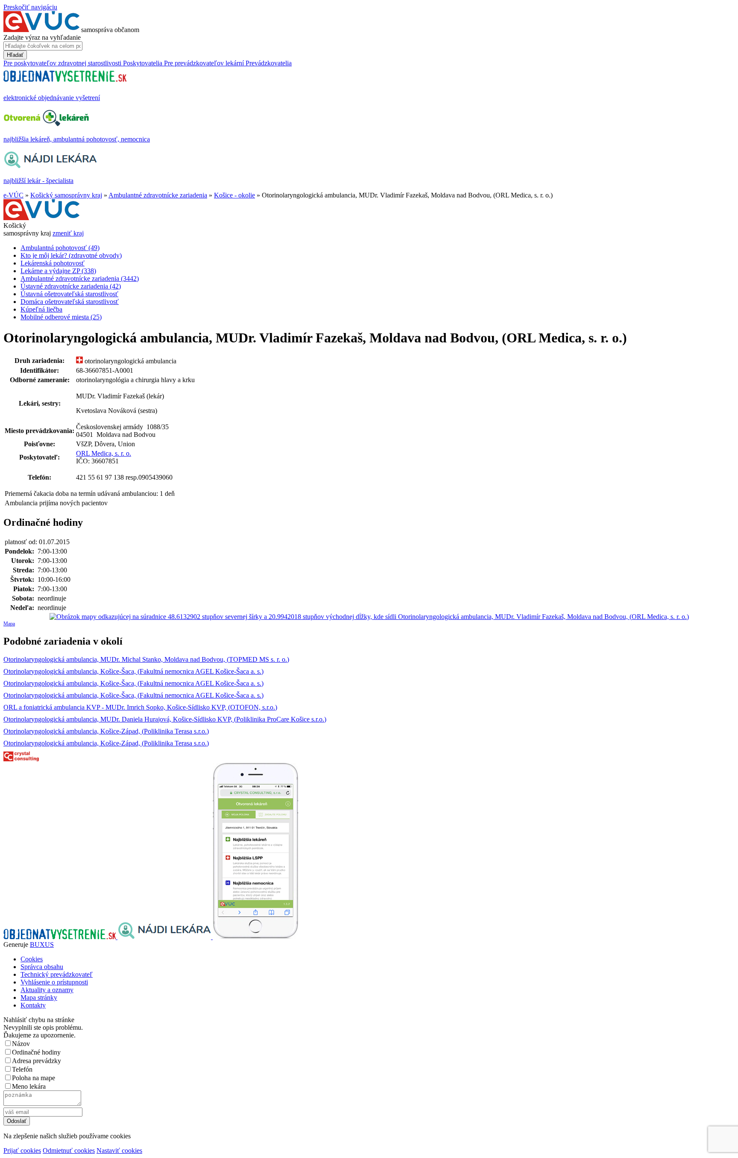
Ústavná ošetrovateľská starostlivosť (69, 294)
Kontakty (33, 1005)
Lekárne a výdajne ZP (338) (58, 270)
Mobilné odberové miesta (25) (61, 317)
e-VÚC (13, 195)
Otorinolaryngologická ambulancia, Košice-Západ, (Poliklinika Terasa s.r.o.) (106, 731)
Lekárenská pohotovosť (52, 263)
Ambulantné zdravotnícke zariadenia (157, 195)
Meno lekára (29, 1086)
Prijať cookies (22, 1150)
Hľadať (15, 55)
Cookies (31, 959)
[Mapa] (369, 617)
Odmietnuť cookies (69, 1150)
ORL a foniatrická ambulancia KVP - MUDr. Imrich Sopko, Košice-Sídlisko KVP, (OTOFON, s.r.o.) (140, 707)
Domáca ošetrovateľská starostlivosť (69, 301)
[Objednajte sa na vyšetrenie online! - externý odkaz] (60, 936)
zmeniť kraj (68, 233)
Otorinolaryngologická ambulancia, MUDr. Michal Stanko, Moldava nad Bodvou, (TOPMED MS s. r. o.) (146, 659)
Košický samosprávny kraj (66, 195)
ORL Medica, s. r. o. (103, 453)
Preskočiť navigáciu (30, 7)
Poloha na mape (33, 1077)
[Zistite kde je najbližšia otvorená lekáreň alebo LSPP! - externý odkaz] (255, 936)
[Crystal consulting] (21, 759)
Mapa (9, 624)
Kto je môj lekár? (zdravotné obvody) (71, 255)
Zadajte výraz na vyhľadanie (42, 37)
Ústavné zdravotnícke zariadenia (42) (70, 286)
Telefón (22, 1069)
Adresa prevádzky (36, 1060)
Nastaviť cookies (119, 1150)
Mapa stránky (38, 997)
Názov (21, 1043)
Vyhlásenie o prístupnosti (54, 982)
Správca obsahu (41, 966)
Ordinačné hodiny (36, 1052)
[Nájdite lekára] (165, 936)
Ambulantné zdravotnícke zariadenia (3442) (79, 278)
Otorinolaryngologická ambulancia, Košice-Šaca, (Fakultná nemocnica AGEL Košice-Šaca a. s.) (133, 671)
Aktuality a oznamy (46, 989)
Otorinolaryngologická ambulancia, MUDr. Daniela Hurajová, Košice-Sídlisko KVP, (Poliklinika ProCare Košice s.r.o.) (164, 719)
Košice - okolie (234, 195)
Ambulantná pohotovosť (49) (60, 247)
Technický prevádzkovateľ (56, 974)
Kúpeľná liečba (41, 309)
